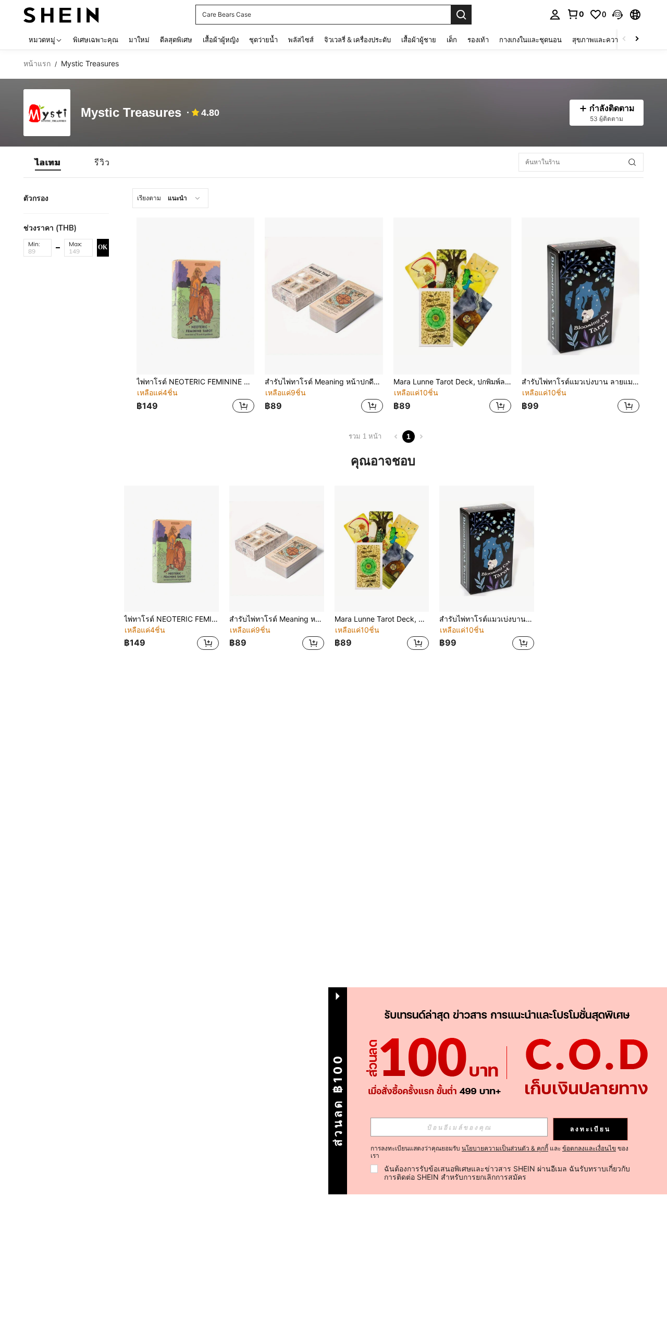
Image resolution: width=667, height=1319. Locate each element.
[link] (575, 14)
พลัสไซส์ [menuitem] (301, 39)
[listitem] (195, 316)
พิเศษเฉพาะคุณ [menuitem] (95, 39)
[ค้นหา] (461, 15)
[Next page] (421, 436)
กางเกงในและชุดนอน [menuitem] (530, 39)
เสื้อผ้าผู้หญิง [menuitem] (221, 39)
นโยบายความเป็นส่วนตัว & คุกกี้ (505, 1148)
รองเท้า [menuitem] (478, 39)
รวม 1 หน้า (365, 436)
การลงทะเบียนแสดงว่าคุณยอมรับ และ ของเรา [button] (499, 1152)
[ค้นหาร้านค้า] (632, 162)
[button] (617, 14)
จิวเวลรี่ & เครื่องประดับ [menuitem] (357, 39)
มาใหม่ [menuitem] (139, 39)
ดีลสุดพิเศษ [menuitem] (176, 39)
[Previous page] (396, 436)
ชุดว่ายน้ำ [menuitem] (263, 39)
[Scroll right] (636, 39)
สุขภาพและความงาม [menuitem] (603, 39)
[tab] (48, 162)
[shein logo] (61, 14)
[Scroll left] (624, 39)
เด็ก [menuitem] (452, 39)
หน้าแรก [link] (37, 63)
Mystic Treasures (131, 112)
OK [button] (102, 247)
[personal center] (555, 14)
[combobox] (170, 198)
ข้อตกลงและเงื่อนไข (589, 1148)
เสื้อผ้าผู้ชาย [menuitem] (418, 39)
